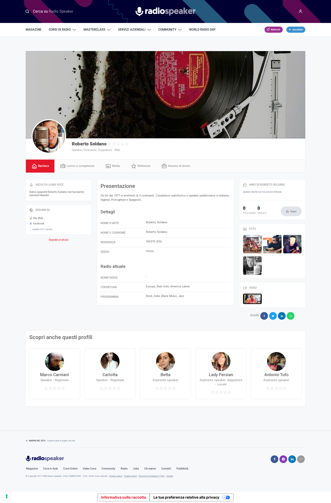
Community (108, 469)
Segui (293, 211)
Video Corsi (89, 469)
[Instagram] (283, 459)
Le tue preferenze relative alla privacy (186, 497)
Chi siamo (150, 469)
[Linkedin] (292, 459)
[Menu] (300, 11)
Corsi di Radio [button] (60, 29)
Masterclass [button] (94, 29)
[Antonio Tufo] (276, 373)
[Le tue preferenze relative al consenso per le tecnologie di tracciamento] (6, 496)
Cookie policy (130, 476)
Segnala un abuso (59, 240)
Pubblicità (182, 469)
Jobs (136, 469)
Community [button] (167, 29)
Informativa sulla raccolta (123, 497)
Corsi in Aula (50, 469)
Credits (169, 476)
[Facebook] (274, 459)
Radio (124, 469)
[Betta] (165, 373)
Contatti (166, 469)
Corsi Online (70, 469)
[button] (58, 229)
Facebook (38, 224)
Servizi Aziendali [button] (132, 29)
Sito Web (38, 218)
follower (249, 210)
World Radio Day (202, 29)
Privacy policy (115, 476)
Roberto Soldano (89, 144)
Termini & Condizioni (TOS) (151, 476)
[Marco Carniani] (54, 373)
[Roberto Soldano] (49, 136)
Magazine (33, 29)
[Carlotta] (110, 373)
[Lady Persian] (221, 373)
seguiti (262, 210)
